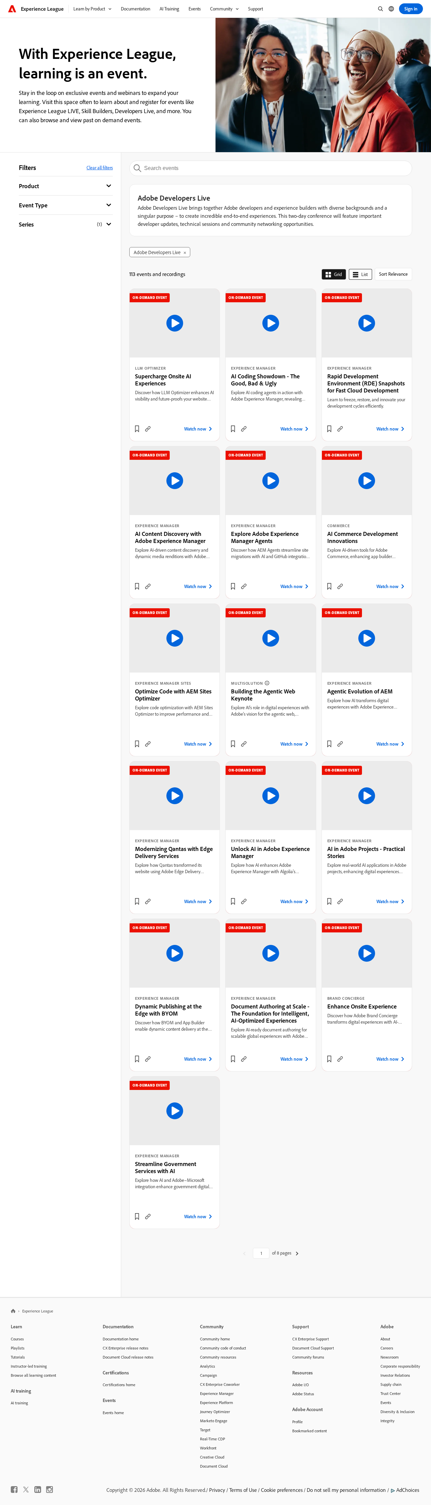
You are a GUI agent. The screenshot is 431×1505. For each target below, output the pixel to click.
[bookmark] (137, 429)
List (364, 274)
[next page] (297, 1253)
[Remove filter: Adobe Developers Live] (185, 252)
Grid (338, 274)
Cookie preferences (282, 1489)
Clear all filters (100, 168)
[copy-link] (148, 429)
